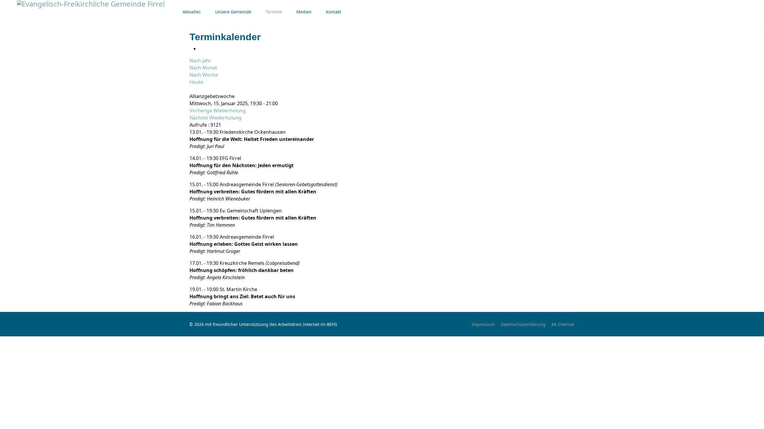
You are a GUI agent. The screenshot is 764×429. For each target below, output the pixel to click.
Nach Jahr (200, 60)
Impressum (483, 324)
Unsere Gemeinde (233, 12)
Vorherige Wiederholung (218, 110)
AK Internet (563, 324)
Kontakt (333, 12)
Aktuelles (192, 12)
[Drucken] (201, 48)
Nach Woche (204, 75)
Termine (274, 12)
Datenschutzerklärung (523, 324)
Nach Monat (203, 67)
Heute (196, 82)
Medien (304, 12)
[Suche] (191, 89)
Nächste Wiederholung (215, 117)
